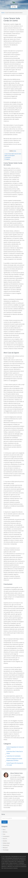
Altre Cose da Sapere (9, 155)
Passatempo (6, 845)
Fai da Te (5, 838)
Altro (4, 829)
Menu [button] (14, 6)
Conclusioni (7, 157)
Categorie (7, 159)
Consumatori (6, 836)
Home (2, 12)
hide (15, 151)
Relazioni (5, 847)
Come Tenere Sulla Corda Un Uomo (12, 153)
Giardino (5, 841)
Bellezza (5, 832)
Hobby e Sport (6, 843)
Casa (4, 834)
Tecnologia (5, 850)
